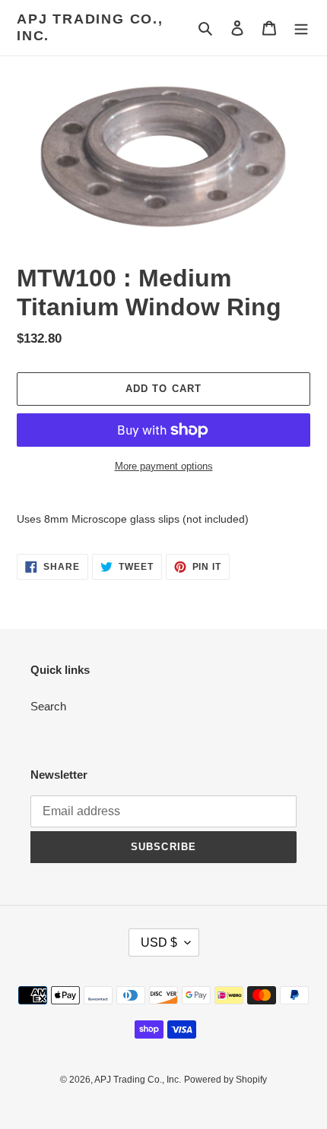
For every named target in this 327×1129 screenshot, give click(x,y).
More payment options (164, 466)
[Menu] (301, 27)
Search (48, 706)
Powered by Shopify (225, 1079)
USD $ (159, 942)
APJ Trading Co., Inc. (90, 27)
